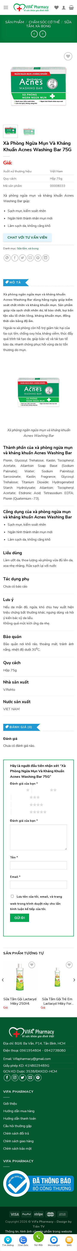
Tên (14, 857)
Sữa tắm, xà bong (49, 24)
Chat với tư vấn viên (27, 237)
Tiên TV (38, 1226)
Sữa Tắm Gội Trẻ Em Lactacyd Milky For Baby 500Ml (57, 1001)
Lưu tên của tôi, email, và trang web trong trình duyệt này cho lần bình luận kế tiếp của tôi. (36, 902)
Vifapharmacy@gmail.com (32, 1059)
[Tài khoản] (64, 7)
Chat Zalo (23, 1245)
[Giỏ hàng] (71, 7)
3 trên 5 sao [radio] (20, 797)
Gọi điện (38, 1236)
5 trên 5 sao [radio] (20, 812)
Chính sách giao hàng (18, 1141)
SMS (69, 1245)
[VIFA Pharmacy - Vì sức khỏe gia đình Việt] (31, 7)
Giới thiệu (10, 1103)
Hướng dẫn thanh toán (19, 1118)
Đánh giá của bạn (24, 783)
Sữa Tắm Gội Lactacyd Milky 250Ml (19, 1001)
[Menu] (5, 7)
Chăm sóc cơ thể (44, 22)
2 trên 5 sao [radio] (41, 790)
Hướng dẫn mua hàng (18, 1111)
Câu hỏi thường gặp (17, 1126)
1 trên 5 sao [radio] (17, 790)
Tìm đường (8, 1245)
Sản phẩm (14, 22)
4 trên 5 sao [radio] (20, 804)
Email (15, 877)
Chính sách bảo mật (17, 1148)
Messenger (54, 1245)
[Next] (67, 86)
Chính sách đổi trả (16, 1133)
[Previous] (10, 86)
